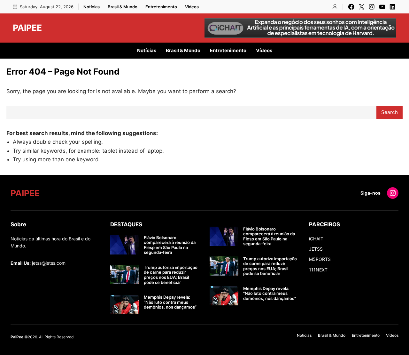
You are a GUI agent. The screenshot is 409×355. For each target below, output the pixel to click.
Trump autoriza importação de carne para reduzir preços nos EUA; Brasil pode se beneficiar (170, 275)
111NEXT (318, 269)
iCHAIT (316, 238)
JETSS (316, 249)
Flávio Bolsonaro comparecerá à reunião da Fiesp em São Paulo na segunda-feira (170, 245)
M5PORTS (320, 259)
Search (389, 112)
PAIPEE (27, 27)
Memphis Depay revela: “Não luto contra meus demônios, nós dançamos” (170, 302)
